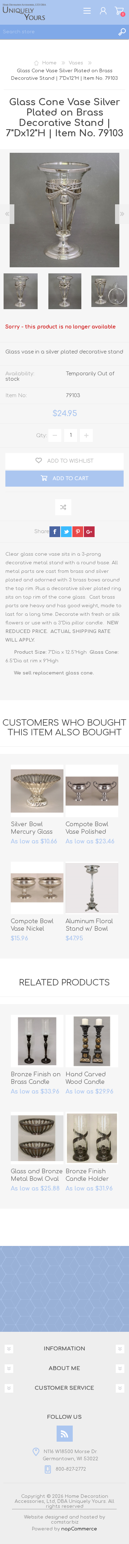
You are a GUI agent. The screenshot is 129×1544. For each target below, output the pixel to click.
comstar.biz (64, 1522)
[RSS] (65, 1434)
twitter (66, 531)
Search (122, 32)
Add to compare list (63, 507)
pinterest (77, 531)
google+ (89, 531)
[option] (65, 291)
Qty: (41, 435)
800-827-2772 (71, 1469)
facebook (54, 531)
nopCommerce (79, 1528)
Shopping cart (119, 11)
